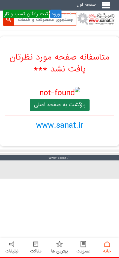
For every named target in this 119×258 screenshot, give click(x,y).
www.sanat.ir (59, 125)
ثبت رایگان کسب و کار (26, 14)
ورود (56, 14)
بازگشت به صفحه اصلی (59, 105)
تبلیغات (71, 14)
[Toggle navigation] (107, 8)
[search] (8, 19)
